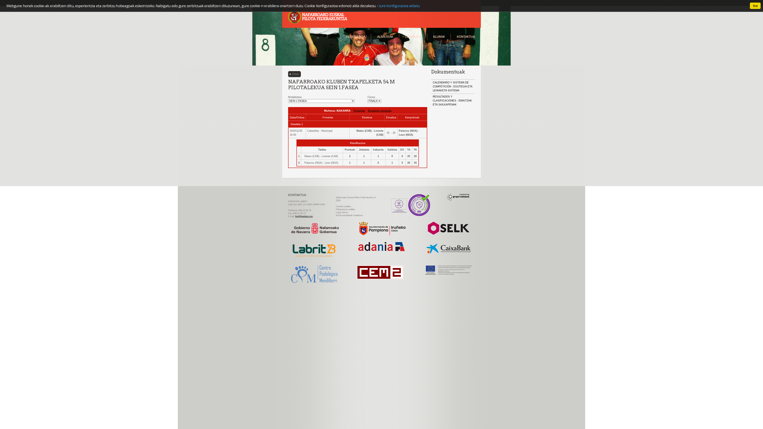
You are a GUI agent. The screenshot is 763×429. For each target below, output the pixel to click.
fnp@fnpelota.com (304, 216)
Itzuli (295, 74)
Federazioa (355, 36)
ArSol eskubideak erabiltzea (349, 215)
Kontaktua (466, 36)
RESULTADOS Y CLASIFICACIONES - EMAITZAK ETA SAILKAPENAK (452, 100)
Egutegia (359, 110)
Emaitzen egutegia (379, 110)
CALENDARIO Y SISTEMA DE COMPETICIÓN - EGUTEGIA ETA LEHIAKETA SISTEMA (452, 86)
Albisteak (385, 36)
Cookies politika (343, 206)
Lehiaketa (413, 36)
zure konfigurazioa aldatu (399, 5)
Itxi (755, 6)
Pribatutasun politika (345, 209)
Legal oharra (342, 212)
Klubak (439, 36)
